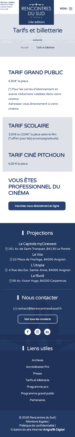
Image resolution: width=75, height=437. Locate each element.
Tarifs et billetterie (37, 380)
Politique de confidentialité (36, 425)
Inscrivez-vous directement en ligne (37, 205)
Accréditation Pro (37, 367)
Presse (37, 373)
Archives (37, 360)
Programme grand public (37, 393)
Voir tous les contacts (37, 319)
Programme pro (37, 387)
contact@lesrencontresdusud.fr (39, 308)
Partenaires (37, 400)
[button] (66, 8)
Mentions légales (37, 421)
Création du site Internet (37, 429)
